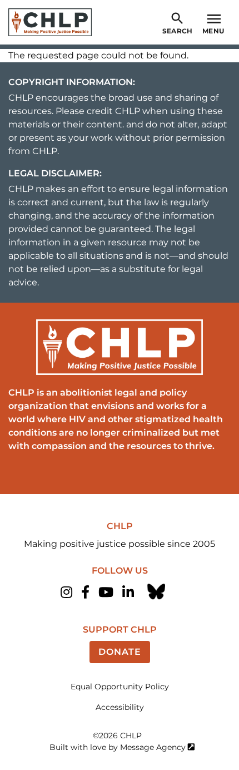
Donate (119, 651)
